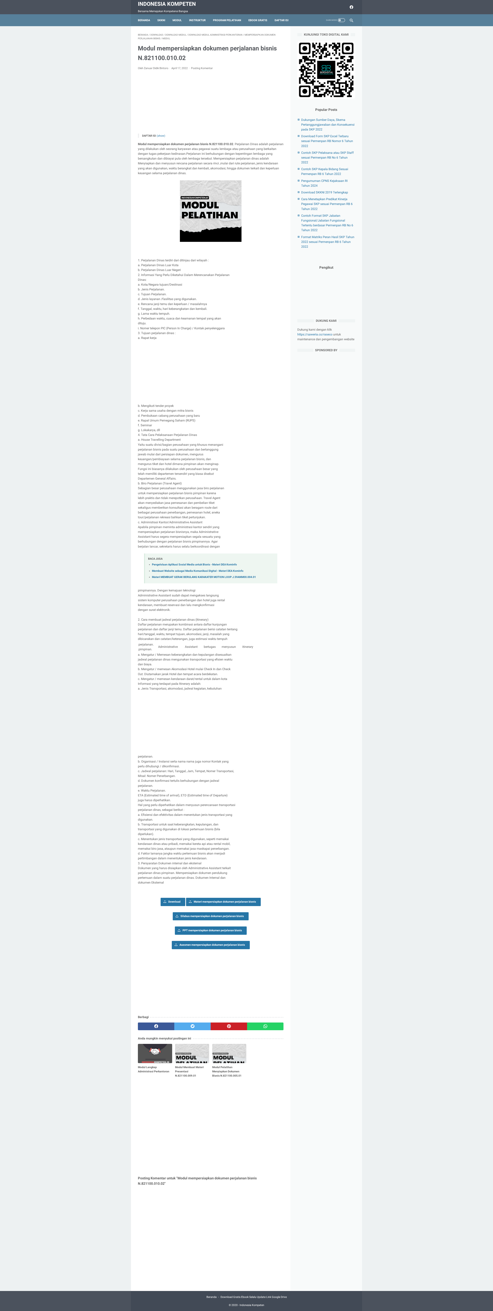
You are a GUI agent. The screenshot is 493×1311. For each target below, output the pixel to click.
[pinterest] (229, 1026)
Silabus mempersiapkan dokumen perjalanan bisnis (212, 916)
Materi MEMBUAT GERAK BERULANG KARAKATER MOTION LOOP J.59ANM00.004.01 (204, 577)
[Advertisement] (210, 102)
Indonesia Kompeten (167, 4)
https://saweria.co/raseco (314, 334)
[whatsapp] (265, 1026)
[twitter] (192, 1026)
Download (174, 901)
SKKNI (161, 20)
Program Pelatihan (227, 20)
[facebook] (351, 7)
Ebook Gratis (257, 20)
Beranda (144, 20)
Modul (177, 20)
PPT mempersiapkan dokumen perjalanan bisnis (212, 930)
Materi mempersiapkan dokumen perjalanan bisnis (225, 901)
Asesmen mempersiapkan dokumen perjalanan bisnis (212, 944)
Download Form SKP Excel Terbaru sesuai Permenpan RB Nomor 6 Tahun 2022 (327, 141)
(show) (161, 135)
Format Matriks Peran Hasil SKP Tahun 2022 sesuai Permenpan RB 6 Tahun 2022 (327, 241)
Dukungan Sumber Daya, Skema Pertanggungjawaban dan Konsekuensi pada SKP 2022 (328, 124)
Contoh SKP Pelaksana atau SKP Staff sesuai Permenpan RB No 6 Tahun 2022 (327, 157)
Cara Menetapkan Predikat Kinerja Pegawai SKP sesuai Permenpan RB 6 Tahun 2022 (327, 204)
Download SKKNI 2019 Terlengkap (324, 192)
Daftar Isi (281, 20)
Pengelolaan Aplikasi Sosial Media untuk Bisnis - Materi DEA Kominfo (194, 564)
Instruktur (197, 20)
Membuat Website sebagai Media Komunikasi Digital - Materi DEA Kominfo (197, 571)
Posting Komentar (202, 68)
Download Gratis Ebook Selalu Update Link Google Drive (254, 1296)
